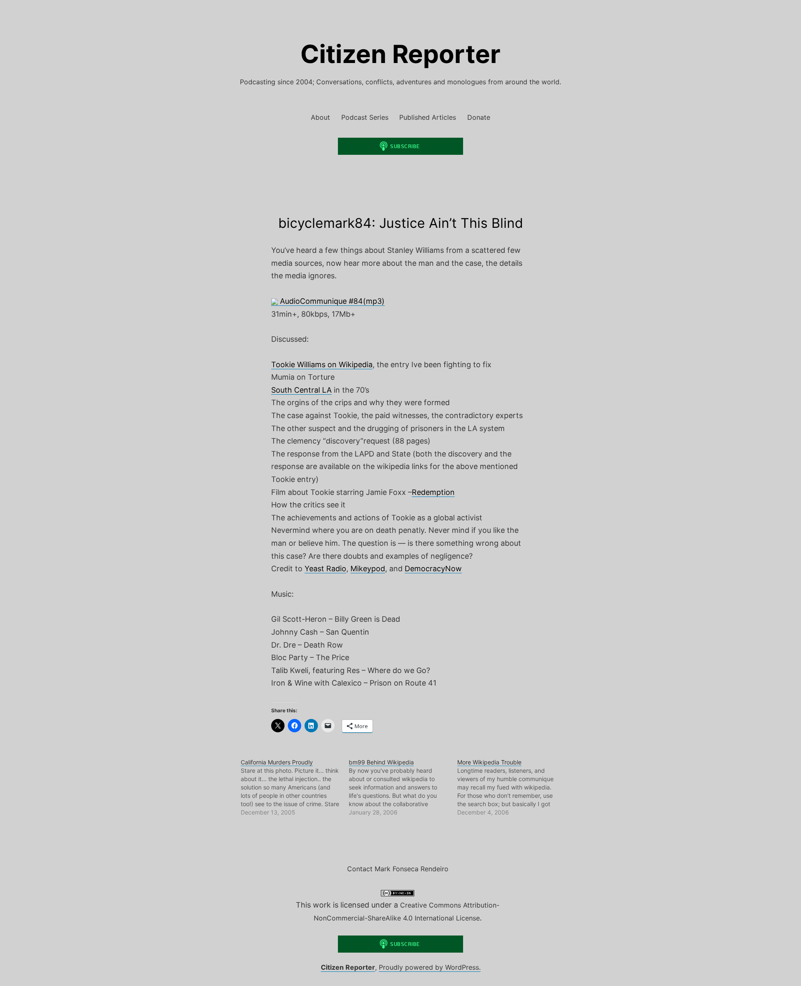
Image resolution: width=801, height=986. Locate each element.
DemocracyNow (433, 568)
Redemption (433, 492)
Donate (478, 117)
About (320, 117)
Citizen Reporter (400, 54)
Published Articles (427, 117)
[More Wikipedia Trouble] (511, 787)
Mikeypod (367, 568)
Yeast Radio (325, 568)
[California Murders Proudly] (295, 787)
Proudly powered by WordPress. (430, 967)
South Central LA (301, 390)
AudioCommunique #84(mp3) (331, 301)
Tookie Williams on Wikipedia (322, 364)
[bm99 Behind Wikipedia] (403, 787)
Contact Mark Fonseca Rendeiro (397, 869)
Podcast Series (364, 117)
